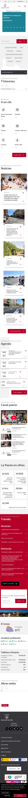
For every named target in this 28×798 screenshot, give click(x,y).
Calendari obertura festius (11, 47)
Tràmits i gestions (8, 584)
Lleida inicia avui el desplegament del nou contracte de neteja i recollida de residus (12, 197)
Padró (21, 47)
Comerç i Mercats (20, 130)
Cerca (20, 41)
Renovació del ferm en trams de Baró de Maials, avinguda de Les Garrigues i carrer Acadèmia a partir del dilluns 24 (12, 232)
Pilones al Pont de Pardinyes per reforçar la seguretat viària (12, 291)
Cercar (19, 601)
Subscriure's (12, 769)
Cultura (3, 130)
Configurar (5, 793)
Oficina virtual (10, 51)
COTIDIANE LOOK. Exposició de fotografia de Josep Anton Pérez (15, 353)
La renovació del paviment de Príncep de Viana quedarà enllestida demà (11, 320)
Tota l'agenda (17, 392)
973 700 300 (22, 662)
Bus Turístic (11, 373)
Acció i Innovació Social (6, 115)
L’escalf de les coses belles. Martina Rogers (15, 362)
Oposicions (8, 58)
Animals (17, 114)
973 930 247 (22, 655)
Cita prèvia (18, 51)
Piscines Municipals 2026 (8, 89)
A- (10, 1)
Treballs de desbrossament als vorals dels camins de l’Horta (12, 262)
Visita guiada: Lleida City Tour (14, 383)
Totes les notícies (15, 331)
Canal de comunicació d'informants (10, 741)
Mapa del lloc (4, 748)
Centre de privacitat (6, 737)
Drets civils (18, 144)
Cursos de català (18, 58)
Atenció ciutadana (6, 752)
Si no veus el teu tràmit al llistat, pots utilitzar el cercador (13, 596)
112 (24, 667)
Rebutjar (7, 796)
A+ (5, 1)
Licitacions (18, 61)
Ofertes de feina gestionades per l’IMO (14, 54)
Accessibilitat (4, 744)
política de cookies (15, 789)
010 (24, 665)
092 (24, 670)
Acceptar (20, 796)
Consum (3, 144)
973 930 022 (22, 660)
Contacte (3, 755)
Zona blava (10, 61)
